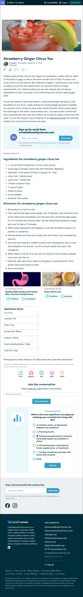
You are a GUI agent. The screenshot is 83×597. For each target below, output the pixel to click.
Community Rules (46, 574)
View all (50, 565)
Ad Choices (60, 574)
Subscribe (75, 3)
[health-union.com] (18, 522)
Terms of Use (26, 145)
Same (61, 374)
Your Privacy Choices (14, 574)
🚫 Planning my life (45, 432)
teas (20, 79)
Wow (51, 374)
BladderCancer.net (54, 556)
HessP (13, 63)
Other (39, 459)
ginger (54, 105)
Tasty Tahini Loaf (52, 291)
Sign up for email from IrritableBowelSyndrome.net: (36, 131)
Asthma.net (50, 542)
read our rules (35, 388)
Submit (52, 465)
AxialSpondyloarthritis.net (57, 553)
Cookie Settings (31, 574)
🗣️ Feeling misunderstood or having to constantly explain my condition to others (54, 438)
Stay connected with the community (24, 485)
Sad (40, 374)
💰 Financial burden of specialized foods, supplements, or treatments (52, 446)
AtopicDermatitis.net (55, 545)
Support (30, 374)
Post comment (41, 401)
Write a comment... (14, 394)
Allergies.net (51, 534)
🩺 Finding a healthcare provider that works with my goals (53, 453)
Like (19, 374)
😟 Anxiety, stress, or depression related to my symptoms (51, 426)
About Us (9, 571)
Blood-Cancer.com (54, 560)
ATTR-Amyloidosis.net (55, 549)
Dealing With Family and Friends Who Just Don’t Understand (21, 293)
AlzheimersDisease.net (56, 538)
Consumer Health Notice (51, 571)
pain (73, 92)
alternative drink (58, 118)
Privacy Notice (64, 143)
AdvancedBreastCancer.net (58, 527)
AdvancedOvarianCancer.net (59, 531)
